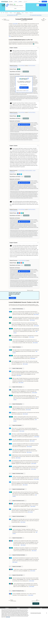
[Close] (46, 613)
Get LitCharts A (25, 87)
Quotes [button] (15, 12)
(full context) (36, 314)
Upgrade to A (42, 5)
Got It (15, 8)
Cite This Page (35, 603)
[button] (1, 12)
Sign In (40, 1)
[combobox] (31, 1)
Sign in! (27, 90)
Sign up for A (44, 1)
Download (12, 297)
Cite (25, 71)
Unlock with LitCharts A (24, 124)
